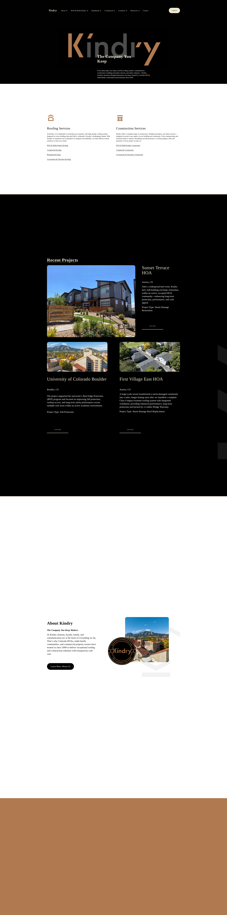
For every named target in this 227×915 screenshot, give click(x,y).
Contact (145, 11)
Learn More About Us (60, 666)
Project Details (152, 326)
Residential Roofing (54, 155)
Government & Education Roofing (59, 159)
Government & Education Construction (129, 155)
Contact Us (174, 10)
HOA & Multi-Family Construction (128, 145)
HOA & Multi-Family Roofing (57, 145)
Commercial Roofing (54, 150)
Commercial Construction (125, 150)
